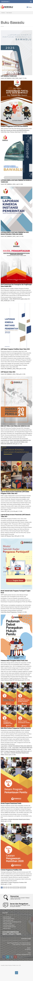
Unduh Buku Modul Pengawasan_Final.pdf (11, 612)
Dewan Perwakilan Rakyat (8, 918)
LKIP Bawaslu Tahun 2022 (8, 372)
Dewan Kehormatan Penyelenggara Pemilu (12, 921)
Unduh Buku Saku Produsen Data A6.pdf (10, 132)
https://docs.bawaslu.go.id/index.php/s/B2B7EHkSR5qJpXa (15, 130)
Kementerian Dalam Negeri (9, 925)
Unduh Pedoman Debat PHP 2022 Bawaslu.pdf (12, 680)
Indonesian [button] (5, 1)
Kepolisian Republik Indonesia (9, 926)
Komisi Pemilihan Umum (8, 920)
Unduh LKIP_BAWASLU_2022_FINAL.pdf (11, 368)
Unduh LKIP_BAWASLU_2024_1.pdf (9, 184)
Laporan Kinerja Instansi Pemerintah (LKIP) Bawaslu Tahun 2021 (15, 515)
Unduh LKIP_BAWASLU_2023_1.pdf (9, 236)
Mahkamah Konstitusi (7, 923)
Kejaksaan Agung (6, 928)
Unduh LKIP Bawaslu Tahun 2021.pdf (10, 536)
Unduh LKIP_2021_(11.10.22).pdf (9, 511)
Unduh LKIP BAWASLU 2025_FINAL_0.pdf (11, 78)
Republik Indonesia (7, 917)
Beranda (3, 12)
